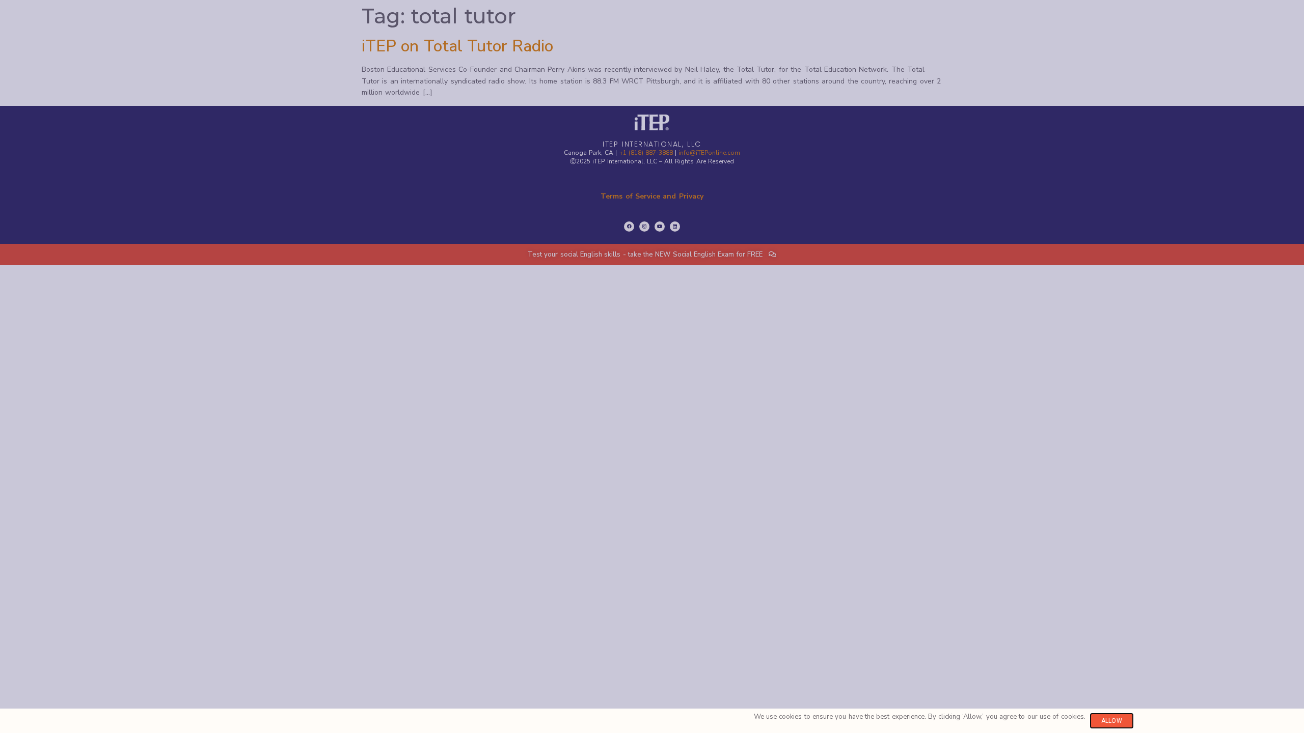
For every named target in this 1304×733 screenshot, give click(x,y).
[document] (652, 366)
